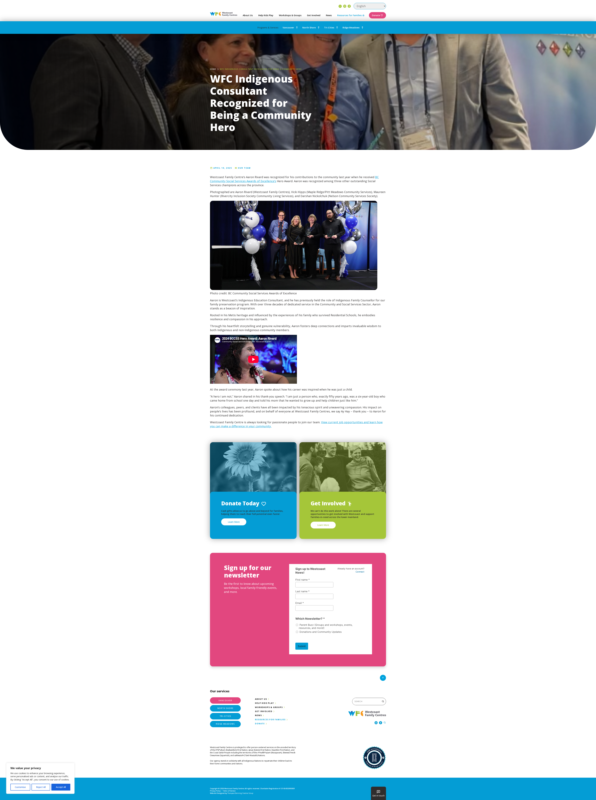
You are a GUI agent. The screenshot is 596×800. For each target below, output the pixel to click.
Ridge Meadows (351, 27)
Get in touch (378, 795)
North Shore (309, 27)
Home (213, 69)
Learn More (234, 521)
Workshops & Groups (290, 15)
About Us (248, 15)
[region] (40, 778)
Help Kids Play (265, 15)
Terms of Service (229, 791)
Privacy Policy (215, 791)
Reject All (41, 787)
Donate (376, 15)
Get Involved (313, 15)
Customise (20, 787)
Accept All (61, 787)
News (329, 15)
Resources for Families (349, 15)
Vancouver (288, 27)
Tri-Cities (329, 27)
